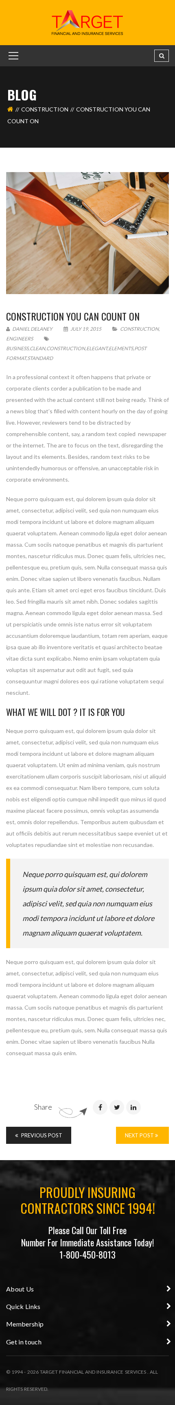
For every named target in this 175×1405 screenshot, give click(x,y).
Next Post (140, 1135)
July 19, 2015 (86, 329)
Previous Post (41, 1135)
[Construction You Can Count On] (87, 233)
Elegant (96, 348)
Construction (44, 109)
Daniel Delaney (31, 329)
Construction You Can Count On (73, 316)
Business (17, 348)
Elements (121, 348)
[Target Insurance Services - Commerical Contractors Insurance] (87, 21)
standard (40, 358)
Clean (37, 348)
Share (43, 1106)
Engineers (19, 339)
